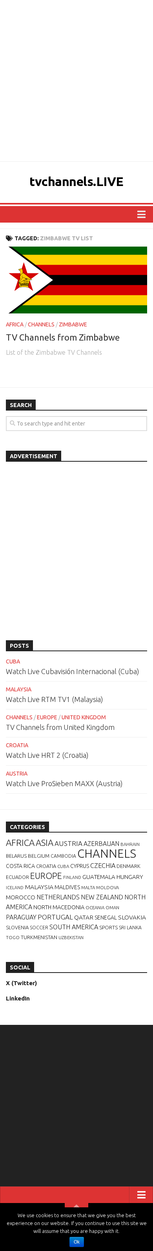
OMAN (112, 907)
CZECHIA (102, 865)
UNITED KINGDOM (84, 717)
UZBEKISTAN (71, 937)
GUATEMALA (98, 876)
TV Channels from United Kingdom (60, 727)
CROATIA (17, 745)
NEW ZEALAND (102, 897)
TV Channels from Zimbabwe (63, 337)
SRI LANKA (130, 927)
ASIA (44, 843)
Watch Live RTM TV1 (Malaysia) (54, 699)
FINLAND (72, 877)
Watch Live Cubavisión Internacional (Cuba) (72, 671)
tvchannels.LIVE (76, 181)
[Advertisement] (76, 80)
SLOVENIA (17, 927)
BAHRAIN (130, 844)
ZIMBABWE (73, 324)
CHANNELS (41, 324)
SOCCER (39, 927)
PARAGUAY (21, 917)
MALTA (88, 887)
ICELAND (15, 887)
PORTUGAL (55, 917)
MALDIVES (67, 887)
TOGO (13, 937)
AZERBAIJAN (101, 843)
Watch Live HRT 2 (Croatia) (47, 755)
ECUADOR (17, 877)
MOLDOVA (107, 887)
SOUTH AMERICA (73, 926)
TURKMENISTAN (39, 937)
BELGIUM (38, 856)
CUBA (13, 661)
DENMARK (128, 866)
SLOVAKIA (132, 917)
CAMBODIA (63, 856)
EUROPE (47, 717)
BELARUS (16, 856)
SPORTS (108, 927)
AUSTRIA (16, 773)
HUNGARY (130, 876)
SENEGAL (106, 917)
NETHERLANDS (58, 897)
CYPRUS (79, 866)
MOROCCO (20, 897)
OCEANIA (95, 907)
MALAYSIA (18, 689)
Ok (77, 1242)
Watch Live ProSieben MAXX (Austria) (64, 783)
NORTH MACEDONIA (58, 907)
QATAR (83, 917)
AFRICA (15, 324)
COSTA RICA (20, 866)
